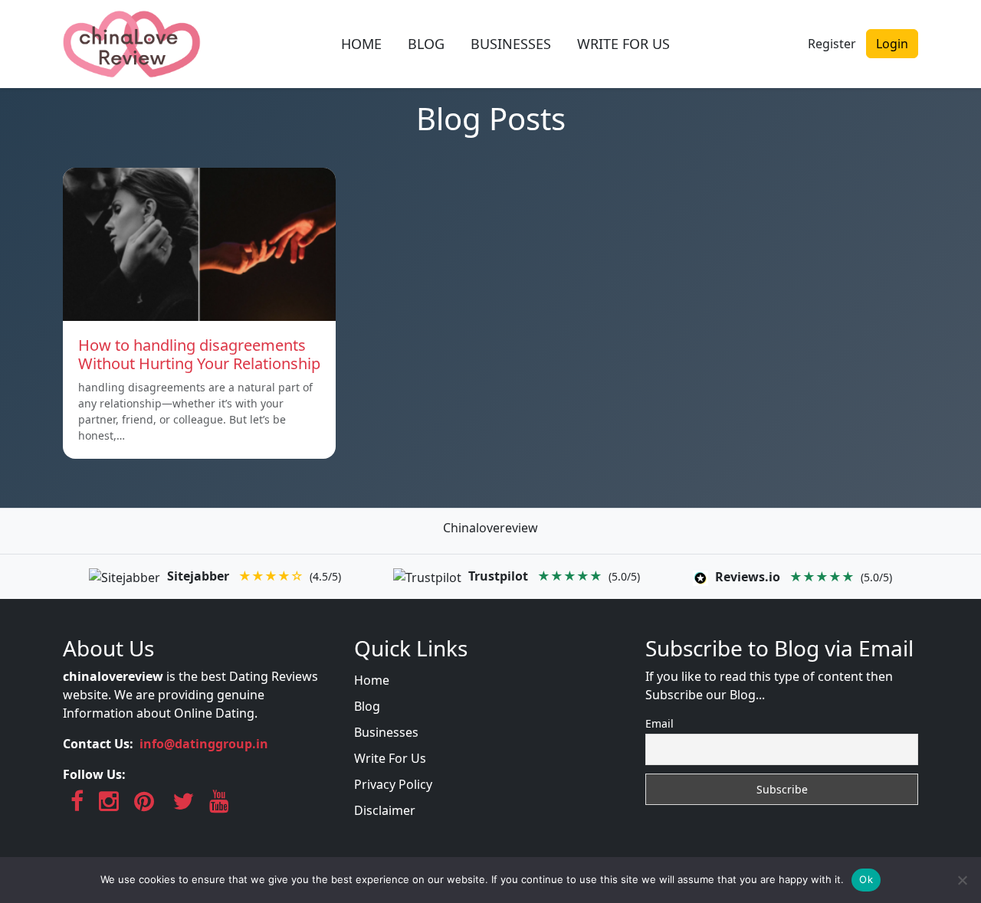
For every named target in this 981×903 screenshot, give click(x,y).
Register (832, 43)
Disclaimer (384, 810)
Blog (367, 706)
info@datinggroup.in (203, 743)
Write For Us (390, 758)
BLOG (426, 43)
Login (892, 43)
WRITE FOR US (623, 43)
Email (659, 723)
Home (371, 680)
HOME (361, 43)
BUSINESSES (511, 43)
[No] (962, 880)
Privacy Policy (393, 784)
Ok (866, 879)
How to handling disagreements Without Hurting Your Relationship (199, 354)
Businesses (386, 732)
